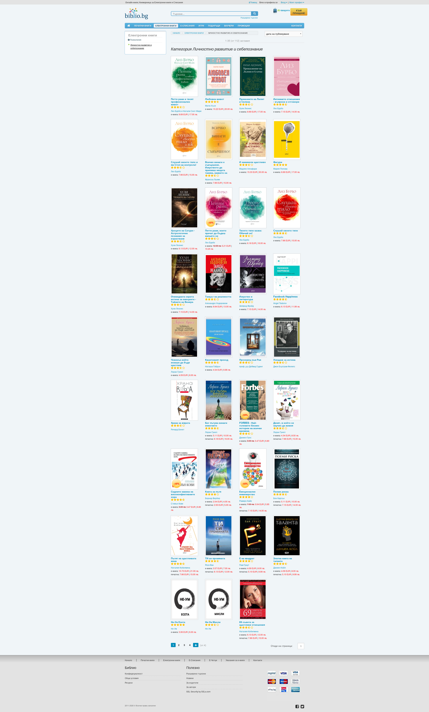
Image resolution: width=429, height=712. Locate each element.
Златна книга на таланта (282, 560)
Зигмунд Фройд (246, 305)
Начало (176, 33)
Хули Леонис (245, 108)
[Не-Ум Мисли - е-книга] (218, 599)
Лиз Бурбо (278, 108)
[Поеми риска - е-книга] (286, 469)
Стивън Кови (177, 503)
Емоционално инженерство (247, 493)
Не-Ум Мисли (213, 622)
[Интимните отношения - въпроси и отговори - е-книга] (286, 76)
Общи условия (132, 678)
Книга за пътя (213, 491)
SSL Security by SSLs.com (198, 691)
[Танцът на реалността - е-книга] (218, 274)
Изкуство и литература (246, 298)
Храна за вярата (180, 422)
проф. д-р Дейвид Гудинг (251, 366)
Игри (201, 25)
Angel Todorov (280, 303)
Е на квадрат (246, 558)
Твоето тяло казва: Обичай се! (250, 232)
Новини (190, 678)
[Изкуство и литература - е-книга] (252, 274)
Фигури (277, 162)
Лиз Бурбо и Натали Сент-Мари (186, 110)
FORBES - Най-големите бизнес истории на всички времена (250, 426)
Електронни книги (165, 25)
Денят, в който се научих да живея (283, 424)
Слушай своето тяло (285, 230)
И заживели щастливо (252, 162)
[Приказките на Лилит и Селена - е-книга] (252, 76)
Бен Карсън (279, 498)
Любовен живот (214, 99)
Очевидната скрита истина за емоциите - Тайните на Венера (183, 299)
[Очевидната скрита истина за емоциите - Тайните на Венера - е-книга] (184, 274)
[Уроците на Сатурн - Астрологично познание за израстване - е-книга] (184, 208)
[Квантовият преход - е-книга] (218, 337)
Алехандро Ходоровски (216, 303)
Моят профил (296, 2)
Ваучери (229, 25)
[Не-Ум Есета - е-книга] (184, 599)
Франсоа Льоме (212, 179)
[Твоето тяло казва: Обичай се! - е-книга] (252, 208)
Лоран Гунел (177, 371)
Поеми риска (281, 491)
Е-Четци (213, 660)
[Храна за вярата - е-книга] (184, 400)
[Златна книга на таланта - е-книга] (286, 535)
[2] (195, 645)
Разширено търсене (249, 17)
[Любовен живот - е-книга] (218, 76)
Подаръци (214, 25)
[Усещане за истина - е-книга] (286, 337)
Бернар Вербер (212, 498)
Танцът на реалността (218, 296)
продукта (284, 10)
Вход (283, 2)
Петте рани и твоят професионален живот (182, 101)
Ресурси (129, 682)
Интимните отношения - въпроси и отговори (286, 100)
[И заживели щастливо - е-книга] (252, 139)
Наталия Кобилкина (180, 567)
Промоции (244, 25)
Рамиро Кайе (245, 500)
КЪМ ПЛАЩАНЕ (299, 12)
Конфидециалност (134, 673)
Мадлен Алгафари (248, 168)
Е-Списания (187, 25)
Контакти (296, 25)
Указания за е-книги (235, 660)
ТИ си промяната (215, 558)
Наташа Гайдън (212, 366)
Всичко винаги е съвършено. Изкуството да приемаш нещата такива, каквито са (216, 167)
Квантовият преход (216, 359)
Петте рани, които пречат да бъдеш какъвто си (215, 233)
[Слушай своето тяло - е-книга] (286, 208)
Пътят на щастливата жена (183, 560)
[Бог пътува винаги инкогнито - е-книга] (218, 400)
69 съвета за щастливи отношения (252, 623)
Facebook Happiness (285, 296)
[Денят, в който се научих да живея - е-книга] (286, 400)
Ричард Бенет (177, 429)
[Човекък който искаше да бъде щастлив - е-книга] (184, 337)
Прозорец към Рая (250, 359)
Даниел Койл (279, 567)
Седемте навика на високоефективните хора (183, 494)
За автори (191, 687)
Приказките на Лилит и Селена (251, 100)
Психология (135, 39)
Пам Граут (244, 564)
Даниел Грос (245, 437)
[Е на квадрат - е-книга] (252, 535)
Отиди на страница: (282, 645)
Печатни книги (142, 25)
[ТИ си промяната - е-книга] (218, 535)
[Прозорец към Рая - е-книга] (252, 337)
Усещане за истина (284, 359)
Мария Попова (280, 168)
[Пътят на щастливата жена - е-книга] (184, 535)
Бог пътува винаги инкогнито (216, 424)
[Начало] (129, 25)
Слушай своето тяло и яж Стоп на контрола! (184, 163)
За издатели (192, 682)
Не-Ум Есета (178, 622)
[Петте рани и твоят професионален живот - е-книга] (184, 76)
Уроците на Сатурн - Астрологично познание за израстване (183, 234)
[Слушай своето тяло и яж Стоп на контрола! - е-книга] (184, 139)
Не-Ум (174, 628)
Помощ (253, 2)
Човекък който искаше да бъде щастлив (180, 362)
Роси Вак (209, 564)
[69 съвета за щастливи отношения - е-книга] (252, 599)
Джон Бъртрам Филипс (284, 366)
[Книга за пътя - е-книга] (218, 469)
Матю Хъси (210, 105)
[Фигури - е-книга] (286, 139)
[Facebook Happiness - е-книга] (286, 274)
